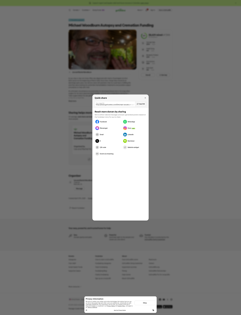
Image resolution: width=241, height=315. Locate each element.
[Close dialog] (145, 98)
